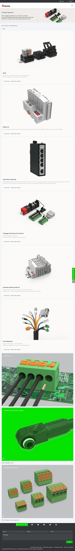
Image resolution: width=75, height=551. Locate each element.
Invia (69, 541)
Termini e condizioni (68, 547)
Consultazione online (23, 524)
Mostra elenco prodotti (15, 81)
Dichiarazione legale (48, 547)
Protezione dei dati (58, 547)
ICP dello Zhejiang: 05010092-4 (35, 549)
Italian (71, 1)
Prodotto (6, 25)
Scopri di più (6, 81)
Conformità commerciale (36, 547)
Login (62, 1)
